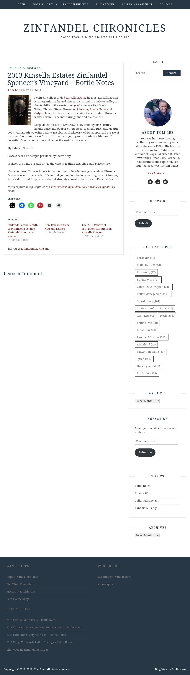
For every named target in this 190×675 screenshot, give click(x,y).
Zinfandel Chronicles (95, 28)
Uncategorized (148, 366)
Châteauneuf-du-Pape (155, 308)
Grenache (146, 315)
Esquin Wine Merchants (22, 576)
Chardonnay (148, 301)
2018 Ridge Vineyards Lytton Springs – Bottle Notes (39, 642)
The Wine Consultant (20, 584)
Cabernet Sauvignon (154, 286)
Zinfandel (34, 68)
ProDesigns (179, 669)
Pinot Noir (147, 330)
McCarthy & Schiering (20, 591)
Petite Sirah (147, 322)
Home (22, 4)
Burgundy (146, 272)
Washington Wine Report (114, 576)
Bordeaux (146, 257)
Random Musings (76, 4)
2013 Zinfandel (27, 248)
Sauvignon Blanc (150, 351)
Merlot (167, 315)
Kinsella (44, 248)
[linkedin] (157, 181)
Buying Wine (105, 4)
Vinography (105, 584)
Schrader (82, 109)
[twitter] (150, 181)
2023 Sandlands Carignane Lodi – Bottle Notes (36, 634)
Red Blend (146, 344)
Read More (158, 173)
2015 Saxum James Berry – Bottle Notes (31, 620)
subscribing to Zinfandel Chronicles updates (84, 186)
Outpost (39, 113)
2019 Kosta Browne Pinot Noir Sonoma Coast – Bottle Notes (44, 627)
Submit (143, 223)
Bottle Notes (43, 4)
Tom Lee (14, 90)
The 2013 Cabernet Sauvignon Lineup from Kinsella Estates (97, 229)
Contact (166, 4)
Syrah (144, 358)
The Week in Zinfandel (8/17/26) (27, 649)
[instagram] (165, 181)
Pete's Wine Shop (17, 599)
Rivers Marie (98, 109)
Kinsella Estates (76, 97)
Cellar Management (137, 4)
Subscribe (145, 452)
